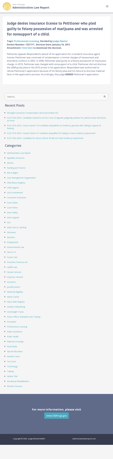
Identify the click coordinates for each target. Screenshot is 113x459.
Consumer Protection (16, 197)
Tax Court (11, 361)
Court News (12, 202)
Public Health (13, 336)
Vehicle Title (12, 376)
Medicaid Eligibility (15, 292)
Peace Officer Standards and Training (23, 316)
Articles (10, 163)
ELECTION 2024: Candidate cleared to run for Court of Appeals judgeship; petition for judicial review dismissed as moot (56, 119)
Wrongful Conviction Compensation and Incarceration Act (32, 113)
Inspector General (15, 277)
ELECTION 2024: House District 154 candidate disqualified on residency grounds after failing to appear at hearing (54, 127)
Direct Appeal (13, 217)
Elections (11, 237)
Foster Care (12, 257)
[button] (56, 416)
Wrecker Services (14, 386)
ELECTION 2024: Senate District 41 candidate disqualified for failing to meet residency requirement (51, 133)
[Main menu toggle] (107, 6)
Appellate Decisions (16, 158)
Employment (12, 242)
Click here (27, 47)
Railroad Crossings (15, 341)
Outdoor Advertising (16, 306)
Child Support (13, 187)
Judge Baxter (60, 41)
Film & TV (11, 252)
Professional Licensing (26, 41)
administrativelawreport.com (84, 438)
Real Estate (12, 346)
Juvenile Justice (13, 287)
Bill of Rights (12, 172)
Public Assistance (14, 331)
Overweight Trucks (15, 311)
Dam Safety (12, 212)
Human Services (14, 272)
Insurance (11, 282)
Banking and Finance (16, 168)
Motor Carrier (13, 297)
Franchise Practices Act (17, 262)
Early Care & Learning (16, 227)
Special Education (15, 351)
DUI (8, 222)
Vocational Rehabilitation (18, 381)
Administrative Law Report (19, 153)
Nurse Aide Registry (16, 301)
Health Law (12, 267)
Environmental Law (15, 247)
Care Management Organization (21, 177)
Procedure (11, 321)
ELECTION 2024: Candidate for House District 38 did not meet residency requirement (45, 138)
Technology (12, 366)
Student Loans (13, 356)
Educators (11, 232)
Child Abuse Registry (16, 182)
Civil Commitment (15, 192)
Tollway (10, 371)
